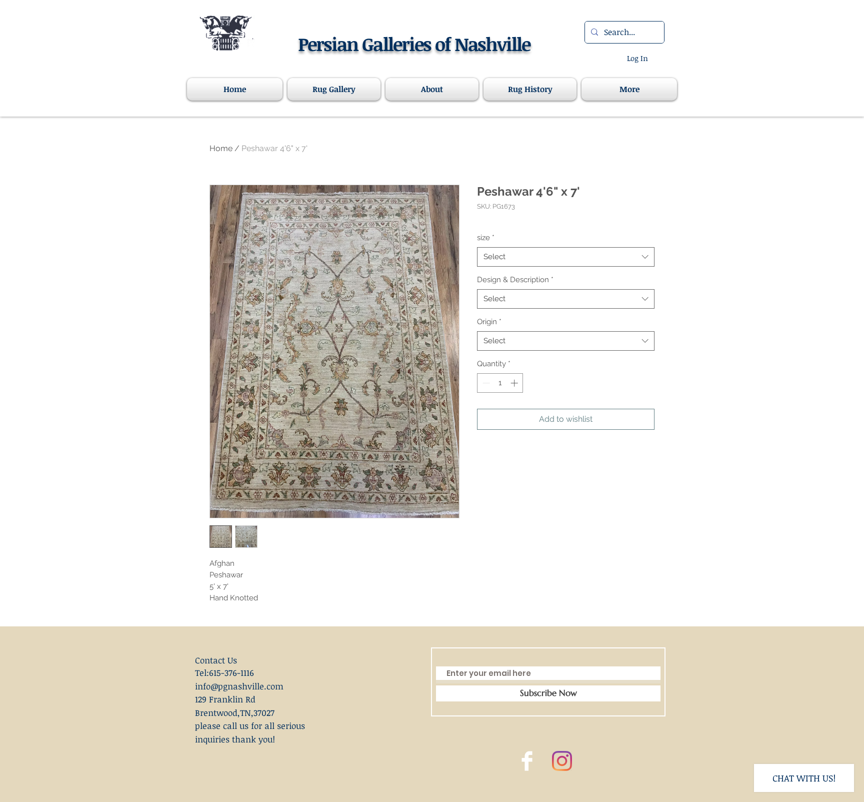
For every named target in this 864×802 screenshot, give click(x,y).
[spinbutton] (500, 383)
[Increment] (515, 383)
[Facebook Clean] (527, 761)
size (485, 237)
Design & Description (515, 279)
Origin (489, 321)
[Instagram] (562, 761)
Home (221, 148)
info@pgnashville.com (239, 686)
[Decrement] (485, 383)
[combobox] (565, 257)
